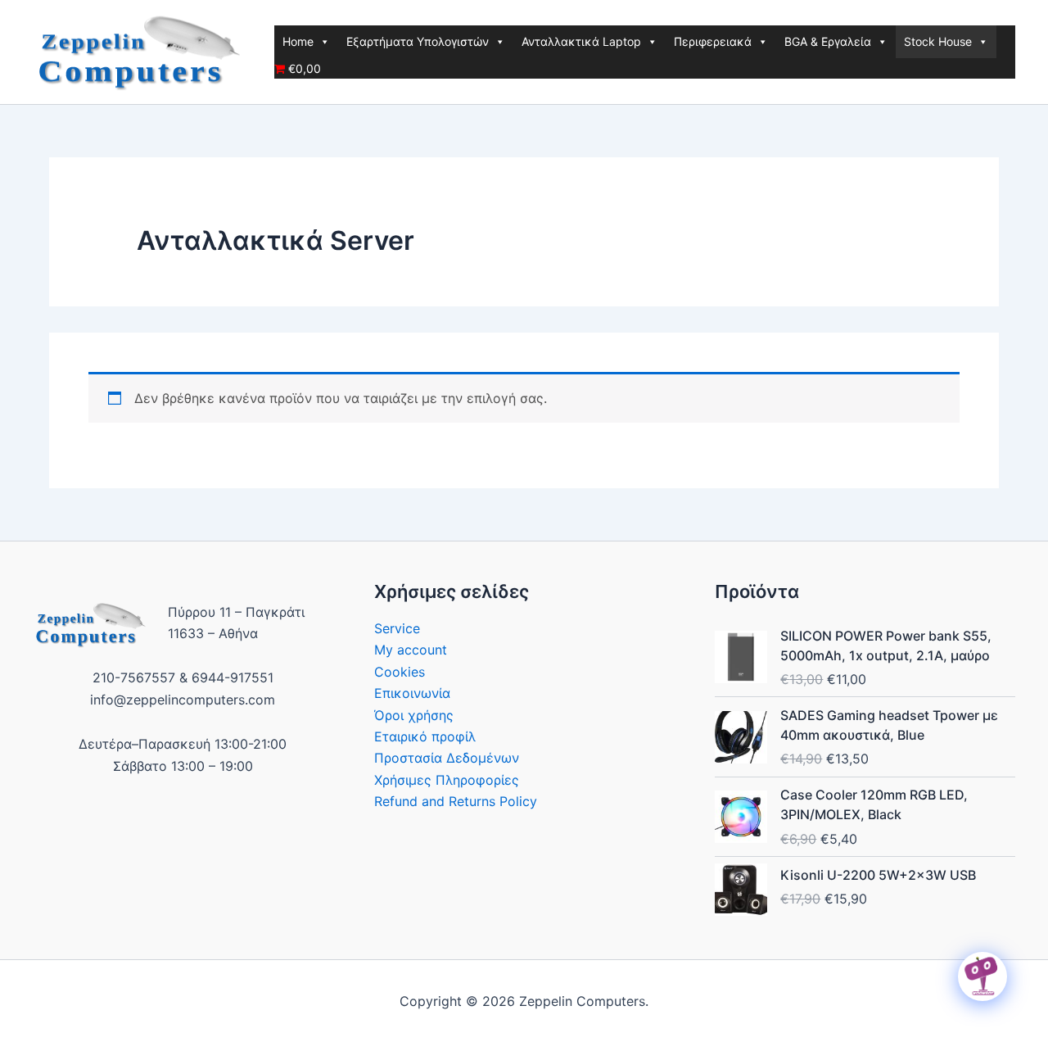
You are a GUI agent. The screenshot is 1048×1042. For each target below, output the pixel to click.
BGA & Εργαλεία (827, 41)
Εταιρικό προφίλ (425, 736)
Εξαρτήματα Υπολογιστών (417, 41)
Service (397, 628)
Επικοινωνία (412, 693)
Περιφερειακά (713, 41)
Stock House (938, 41)
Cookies (399, 672)
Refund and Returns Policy (455, 801)
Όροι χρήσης (414, 715)
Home (298, 41)
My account (410, 649)
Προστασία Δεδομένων (446, 758)
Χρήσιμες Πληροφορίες (446, 780)
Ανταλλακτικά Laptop (581, 41)
